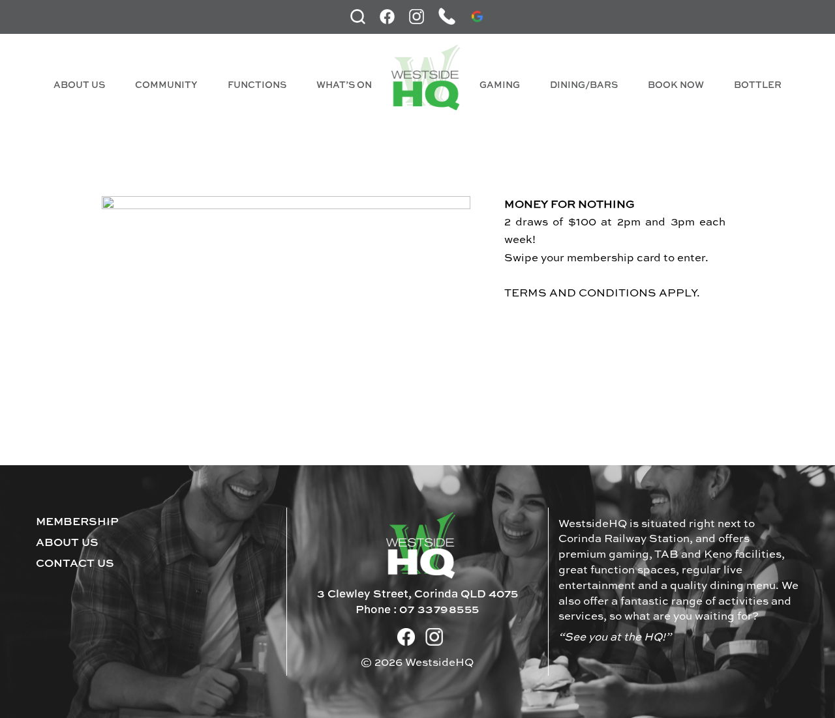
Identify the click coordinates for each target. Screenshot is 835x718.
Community (166, 85)
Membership (77, 522)
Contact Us (75, 563)
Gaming (499, 85)
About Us (79, 85)
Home (425, 77)
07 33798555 (439, 610)
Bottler (758, 85)
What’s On (344, 85)
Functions (257, 85)
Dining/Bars (584, 85)
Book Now (676, 85)
